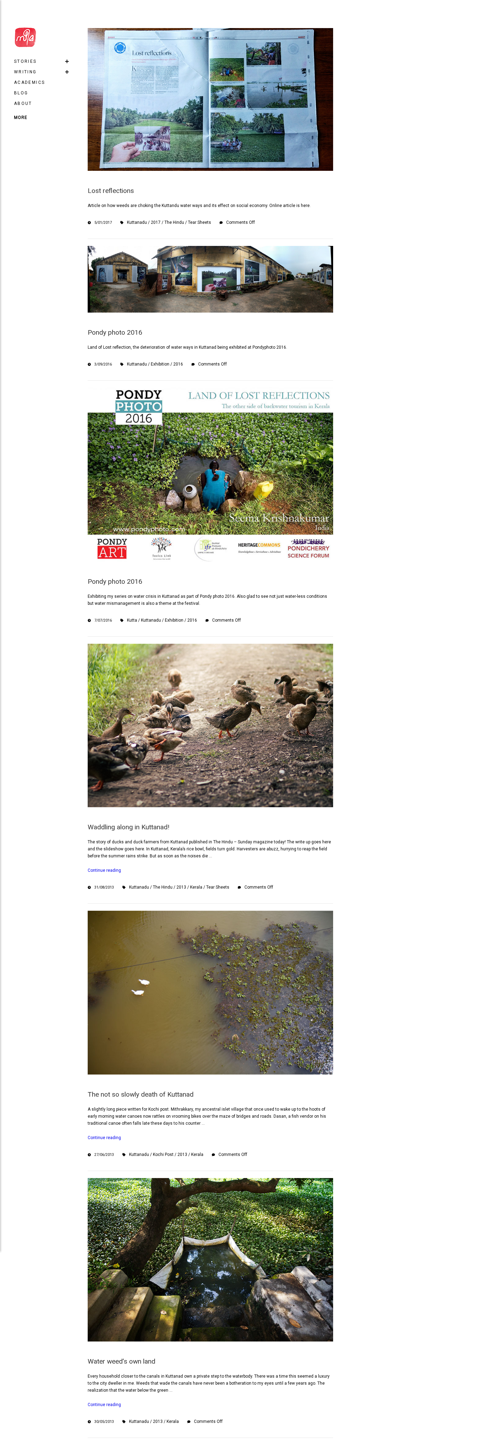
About (23, 103)
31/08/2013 (104, 887)
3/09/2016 (103, 364)
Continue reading (104, 870)
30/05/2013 (104, 1421)
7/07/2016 (103, 620)
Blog (21, 93)
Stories (25, 61)
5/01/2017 (103, 222)
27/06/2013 (104, 1154)
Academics (29, 82)
